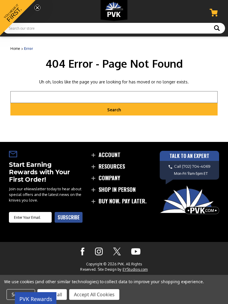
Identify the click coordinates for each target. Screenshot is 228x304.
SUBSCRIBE (69, 217)
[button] (18, 18)
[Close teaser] (37, 8)
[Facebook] (82, 251)
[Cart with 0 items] (214, 12)
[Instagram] (99, 251)
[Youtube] (135, 251)
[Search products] (217, 28)
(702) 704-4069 (196, 166)
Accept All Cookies (94, 294)
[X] (117, 251)
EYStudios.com (135, 269)
